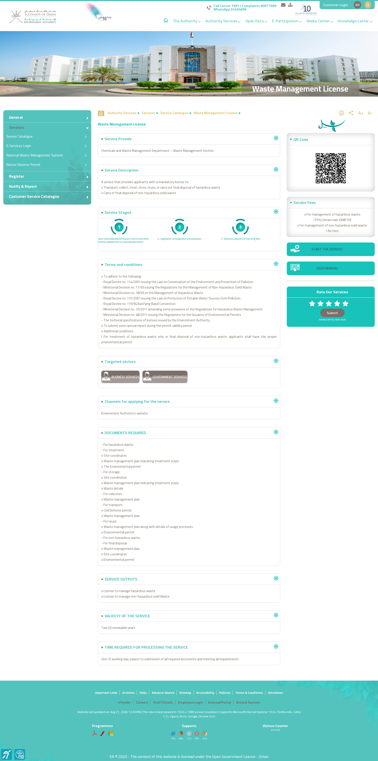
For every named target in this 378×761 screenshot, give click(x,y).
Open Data (255, 21)
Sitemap (185, 693)
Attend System (248, 702)
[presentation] (101, 234)
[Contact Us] (283, 5)
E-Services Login (18, 145)
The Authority (185, 21)
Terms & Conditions (249, 693)
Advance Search (163, 693)
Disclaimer (275, 693)
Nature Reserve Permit (23, 164)
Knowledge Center (354, 21)
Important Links (106, 693)
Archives (128, 693)
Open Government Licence (234, 756)
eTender (124, 702)
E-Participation (285, 21)
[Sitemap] (290, 5)
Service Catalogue (19, 136)
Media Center (318, 21)
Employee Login (190, 702)
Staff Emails (163, 702)
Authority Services (221, 21)
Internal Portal (219, 702)
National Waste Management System (34, 155)
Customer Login (335, 5)
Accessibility (205, 693)
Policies (224, 693)
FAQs (143, 693)
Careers (142, 702)
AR (357, 5)
